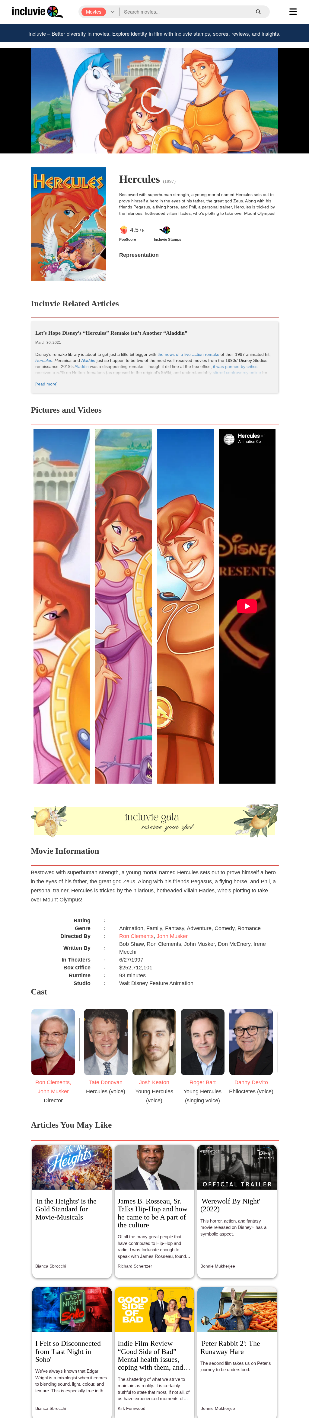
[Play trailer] (154, 100)
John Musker (172, 936)
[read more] (46, 384)
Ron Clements (136, 936)
